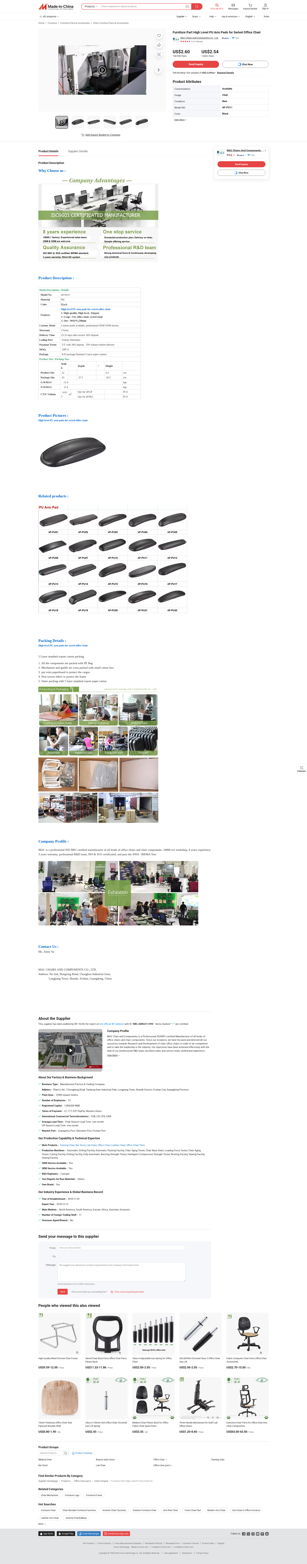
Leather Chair (118, 1145)
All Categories (49, 16)
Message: (51, 1264)
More (41, 1523)
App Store (46, 1533)
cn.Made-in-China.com (183, 1547)
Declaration (187, 1553)
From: (53, 1247)
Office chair (159, 1459)
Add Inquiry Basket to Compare (102, 135)
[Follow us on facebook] (243, 1533)
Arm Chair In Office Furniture (246, 1510)
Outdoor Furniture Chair (144, 1510)
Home (41, 22)
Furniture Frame (94, 1495)
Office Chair (104, 1145)
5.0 (231, 155)
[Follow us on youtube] (257, 1533)
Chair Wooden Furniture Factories (79, 1510)
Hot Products (88, 1543)
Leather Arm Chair (50, 1517)
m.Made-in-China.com (161, 1547)
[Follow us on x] (248, 1533)
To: (54, 1256)
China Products (104, 1543)
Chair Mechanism (49, 1495)
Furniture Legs (72, 1495)
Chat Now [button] (247, 64)
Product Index (208, 1543)
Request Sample (225, 72)
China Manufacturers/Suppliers (128, 1543)
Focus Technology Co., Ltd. (131, 1553)
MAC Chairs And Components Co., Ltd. (199, 37)
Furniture (52, 22)
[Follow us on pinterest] (262, 1533)
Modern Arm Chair (216, 1510)
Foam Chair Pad (193, 1510)
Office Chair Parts (135, 1145)
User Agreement (171, 1553)
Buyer (195, 16)
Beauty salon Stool (105, 1459)
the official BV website (112, 1023)
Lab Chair (92, 1145)
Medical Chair (45, 1459)
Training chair (217, 1459)
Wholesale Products (153, 1543)
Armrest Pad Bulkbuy (76, 1517)
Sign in (265, 8)
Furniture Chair (48, 1510)
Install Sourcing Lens (118, 1533)
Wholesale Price (172, 1543)
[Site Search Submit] (196, 6)
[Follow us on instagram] (253, 1533)
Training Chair (67, 1145)
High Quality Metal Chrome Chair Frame (58, 1358)
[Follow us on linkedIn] (267, 1533)
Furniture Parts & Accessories (75, 22)
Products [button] (90, 6)
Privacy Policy (202, 1553)
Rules (266, 16)
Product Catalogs (83, 1452)
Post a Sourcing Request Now (127, 1291)
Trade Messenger (89, 1533)
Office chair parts (162, 1465)
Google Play (66, 1533)
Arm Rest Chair (170, 1510)
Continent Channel (191, 1543)
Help (211, 16)
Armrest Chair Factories (114, 1510)
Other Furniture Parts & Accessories (111, 22)
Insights (220, 1543)
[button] (187, 6)
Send (62, 1291)
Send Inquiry (196, 64)
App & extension (230, 16)
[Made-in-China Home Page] (55, 6)
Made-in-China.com (139, 1547)
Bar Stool (81, 1145)
